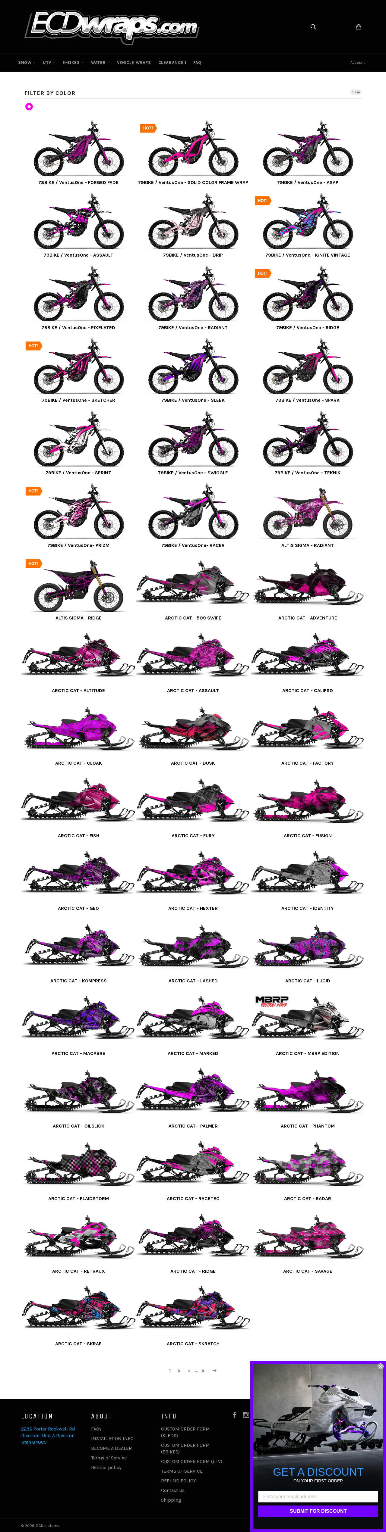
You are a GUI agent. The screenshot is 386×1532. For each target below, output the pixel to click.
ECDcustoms (47, 1525)
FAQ (197, 62)
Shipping (171, 1500)
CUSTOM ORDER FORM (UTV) (191, 1461)
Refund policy (106, 1467)
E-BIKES (71, 62)
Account (357, 62)
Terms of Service (109, 1458)
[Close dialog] (381, 1366)
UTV (47, 62)
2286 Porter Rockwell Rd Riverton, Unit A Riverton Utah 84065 (48, 1435)
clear (356, 92)
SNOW (25, 62)
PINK (29, 107)
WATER (99, 62)
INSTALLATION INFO (112, 1438)
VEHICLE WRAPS (134, 62)
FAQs (96, 1429)
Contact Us (173, 1490)
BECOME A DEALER (111, 1448)
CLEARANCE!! (172, 62)
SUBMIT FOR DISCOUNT (318, 1511)
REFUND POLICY (178, 1481)
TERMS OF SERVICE (182, 1471)
